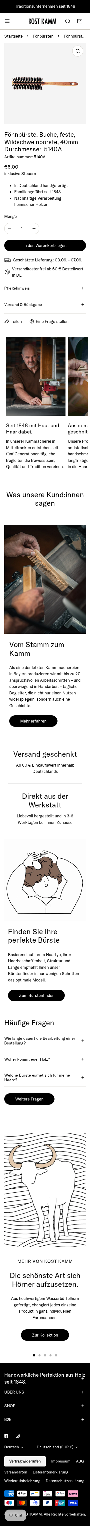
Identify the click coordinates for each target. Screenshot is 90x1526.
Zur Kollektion (45, 1335)
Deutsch (11, 1447)
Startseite (13, 36)
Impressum (60, 1461)
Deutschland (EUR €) (55, 1447)
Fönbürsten (43, 36)
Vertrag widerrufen (25, 1461)
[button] (80, 21)
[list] (45, 83)
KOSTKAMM (31, 1514)
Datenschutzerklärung (65, 1480)
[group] (45, 1190)
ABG (80, 1461)
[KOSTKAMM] (42, 21)
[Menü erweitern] (7, 21)
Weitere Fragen (29, 1098)
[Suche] (68, 21)
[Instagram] (18, 1436)
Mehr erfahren (33, 721)
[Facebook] (6, 1436)
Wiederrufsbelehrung (22, 1480)
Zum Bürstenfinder (36, 995)
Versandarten (15, 1472)
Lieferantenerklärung (50, 1472)
